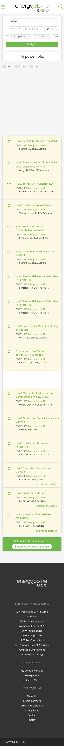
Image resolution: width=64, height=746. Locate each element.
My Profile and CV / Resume (32, 611)
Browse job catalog (32, 654)
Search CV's (32, 680)
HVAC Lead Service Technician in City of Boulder (37, 328)
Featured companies (32, 621)
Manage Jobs (32, 675)
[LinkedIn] (32, 593)
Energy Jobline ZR (37, 145)
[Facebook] (21, 593)
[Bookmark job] (9, 141)
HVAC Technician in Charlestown (34, 183)
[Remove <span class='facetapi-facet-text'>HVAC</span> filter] (4, 66)
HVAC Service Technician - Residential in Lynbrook (31, 228)
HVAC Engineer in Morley (30, 493)
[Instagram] (38, 593)
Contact (32, 715)
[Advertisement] (32, 104)
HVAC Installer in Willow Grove (33, 205)
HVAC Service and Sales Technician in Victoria (37, 420)
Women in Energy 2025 (32, 626)
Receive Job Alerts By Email (33, 546)
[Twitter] (27, 593)
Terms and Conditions (32, 705)
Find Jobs (32, 616)
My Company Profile (32, 670)
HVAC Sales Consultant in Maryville (36, 162)
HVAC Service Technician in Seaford (36, 141)
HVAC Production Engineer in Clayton (33, 469)
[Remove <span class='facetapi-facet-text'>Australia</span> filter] (16, 66)
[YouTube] (43, 593)
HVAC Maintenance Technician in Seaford (35, 253)
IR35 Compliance (32, 635)
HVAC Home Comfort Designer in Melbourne (35, 516)
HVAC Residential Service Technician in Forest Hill (37, 278)
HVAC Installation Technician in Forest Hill (34, 444)
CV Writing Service (32, 630)
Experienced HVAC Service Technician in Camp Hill (31, 353)
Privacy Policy (32, 710)
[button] (8, 36)
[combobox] (26, 29)
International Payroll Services (32, 645)
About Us (32, 696)
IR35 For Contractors (32, 640)
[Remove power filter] (31, 66)
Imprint (32, 719)
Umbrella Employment (32, 649)
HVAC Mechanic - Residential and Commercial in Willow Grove (35, 395)
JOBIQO (23, 741)
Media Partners (32, 700)
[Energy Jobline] (32, 6)
